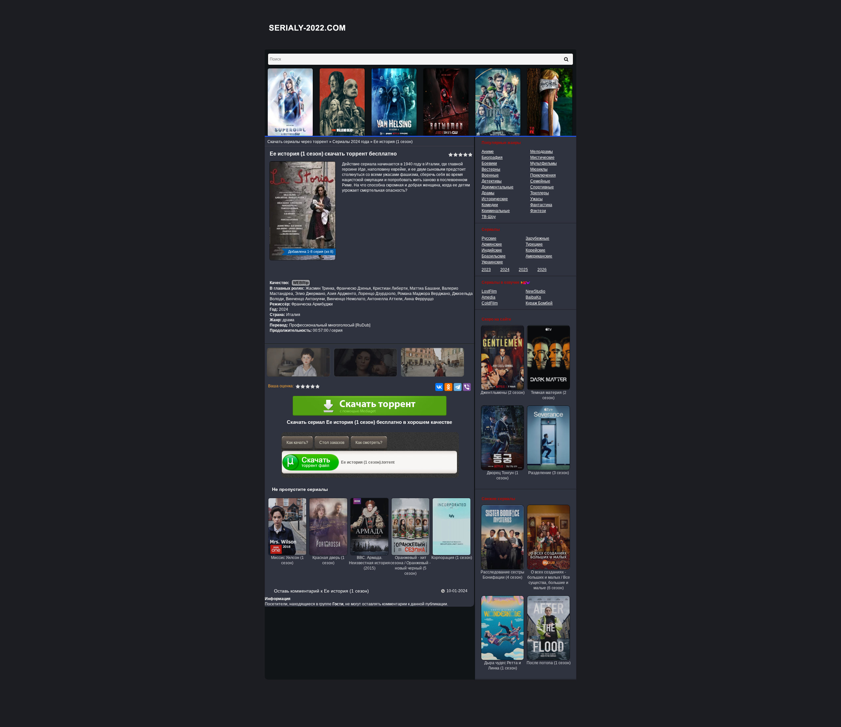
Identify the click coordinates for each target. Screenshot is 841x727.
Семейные (540, 181)
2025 (523, 269)
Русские (489, 238)
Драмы (488, 193)
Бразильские (494, 256)
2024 (505, 269)
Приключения (543, 175)
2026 (542, 269)
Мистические (542, 157)
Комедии (490, 205)
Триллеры (539, 193)
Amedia (488, 297)
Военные (490, 175)
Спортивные (542, 187)
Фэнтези (538, 210)
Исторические (495, 199)
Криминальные (496, 210)
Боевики (489, 163)
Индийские (492, 250)
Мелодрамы (541, 151)
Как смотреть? (368, 442)
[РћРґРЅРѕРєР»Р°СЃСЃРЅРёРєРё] (448, 387)
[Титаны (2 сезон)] (498, 102)
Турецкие (534, 244)
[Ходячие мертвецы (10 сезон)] (342, 102)
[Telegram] (458, 387)
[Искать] (566, 59)
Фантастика (541, 205)
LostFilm (489, 291)
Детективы (492, 181)
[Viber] (467, 387)
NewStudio (535, 291)
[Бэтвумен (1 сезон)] (446, 102)
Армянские (492, 244)
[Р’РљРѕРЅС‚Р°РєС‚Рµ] (439, 387)
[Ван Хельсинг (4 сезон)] (394, 102)
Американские (539, 256)
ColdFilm (490, 303)
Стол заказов (331, 442)
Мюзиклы (539, 169)
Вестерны (491, 169)
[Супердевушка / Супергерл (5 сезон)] (290, 102)
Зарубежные (537, 238)
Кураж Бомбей (539, 303)
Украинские (492, 262)
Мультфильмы (543, 163)
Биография (492, 157)
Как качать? (297, 442)
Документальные (497, 187)
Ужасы (536, 199)
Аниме (488, 151)
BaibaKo (533, 297)
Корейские (535, 250)
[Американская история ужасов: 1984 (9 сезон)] (550, 102)
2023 (486, 269)
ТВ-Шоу (489, 216)
